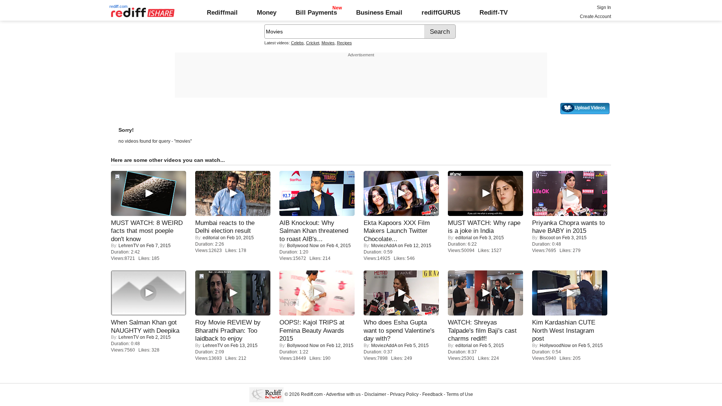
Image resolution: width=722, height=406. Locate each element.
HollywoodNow (555, 345)
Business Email (379, 12)
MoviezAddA (384, 245)
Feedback (432, 394)
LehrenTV (128, 245)
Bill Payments (316, 12)
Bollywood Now (303, 245)
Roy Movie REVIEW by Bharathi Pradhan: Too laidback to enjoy (228, 330)
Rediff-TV (493, 12)
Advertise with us (343, 394)
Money (266, 12)
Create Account (595, 16)
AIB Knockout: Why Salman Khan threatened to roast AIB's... (313, 230)
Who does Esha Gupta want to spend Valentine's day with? (399, 330)
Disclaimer (375, 394)
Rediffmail (222, 12)
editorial (211, 237)
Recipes (344, 43)
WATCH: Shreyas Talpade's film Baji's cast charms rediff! (482, 330)
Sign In (604, 7)
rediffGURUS (441, 12)
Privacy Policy (404, 394)
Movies (328, 43)
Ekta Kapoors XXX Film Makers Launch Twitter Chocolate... (397, 230)
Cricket (312, 43)
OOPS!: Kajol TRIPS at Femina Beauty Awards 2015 (311, 330)
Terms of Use (459, 394)
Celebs (297, 43)
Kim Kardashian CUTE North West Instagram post (563, 330)
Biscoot (547, 237)
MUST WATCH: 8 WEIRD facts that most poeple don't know (147, 230)
